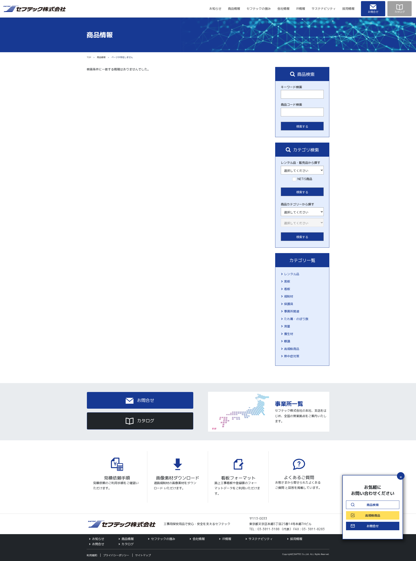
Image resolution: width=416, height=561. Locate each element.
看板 (287, 289)
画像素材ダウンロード (177, 477)
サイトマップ (143, 555)
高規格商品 (291, 349)
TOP (89, 57)
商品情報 (234, 9)
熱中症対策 (291, 356)
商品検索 (373, 505)
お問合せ (145, 400)
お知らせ (215, 9)
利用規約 (92, 555)
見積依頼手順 (117, 477)
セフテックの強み (259, 9)
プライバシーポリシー (116, 555)
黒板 (287, 281)
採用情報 (348, 9)
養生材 (288, 334)
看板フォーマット (238, 477)
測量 (287, 326)
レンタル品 (291, 274)
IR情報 (300, 9)
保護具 (288, 304)
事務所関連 (291, 311)
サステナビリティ (324, 9)
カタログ (145, 421)
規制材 (288, 296)
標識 (287, 341)
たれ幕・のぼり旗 (296, 319)
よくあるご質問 (299, 477)
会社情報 (283, 9)
